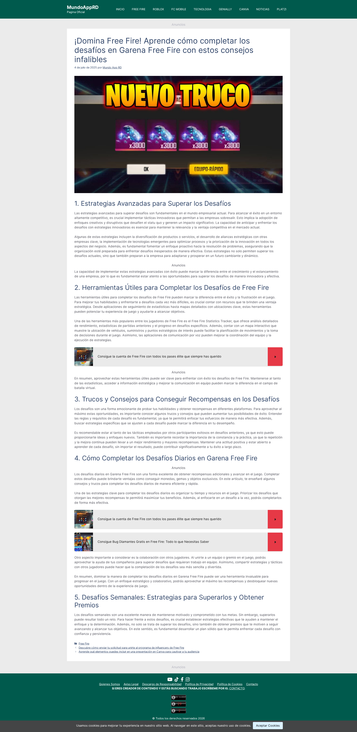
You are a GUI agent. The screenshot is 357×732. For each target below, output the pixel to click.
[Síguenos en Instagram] (188, 680)
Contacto (252, 684)
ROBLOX (158, 9)
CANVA (244, 9)
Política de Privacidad (199, 684)
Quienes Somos (109, 684)
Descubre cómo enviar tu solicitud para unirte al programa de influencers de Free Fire (131, 647)
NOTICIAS (262, 9)
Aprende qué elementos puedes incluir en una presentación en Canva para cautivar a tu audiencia (139, 651)
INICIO (120, 9)
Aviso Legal (131, 684)
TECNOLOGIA (202, 9)
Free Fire (84, 643)
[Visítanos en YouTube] (171, 680)
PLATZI (281, 9)
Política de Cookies (229, 684)
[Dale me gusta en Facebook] (183, 680)
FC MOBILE (178, 9)
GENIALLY (225, 9)
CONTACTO (237, 688)
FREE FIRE (138, 9)
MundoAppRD (83, 7)
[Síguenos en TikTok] (178, 680)
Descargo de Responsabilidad (161, 684)
